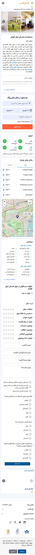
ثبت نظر (17, 464)
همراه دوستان (23, 404)
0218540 (14, 63)
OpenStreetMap (21, 236)
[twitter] (20, 522)
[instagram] (24, 522)
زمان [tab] (25, 165)
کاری (26, 417)
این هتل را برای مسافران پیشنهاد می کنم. (15, 382)
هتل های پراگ (14, 67)
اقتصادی (25, 458)
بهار (27, 426)
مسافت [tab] (9, 165)
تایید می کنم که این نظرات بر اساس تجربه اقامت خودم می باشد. (15, 386)
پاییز (27, 434)
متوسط (26, 454)
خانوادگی (25, 408)
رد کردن (13, 551)
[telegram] (10, 522)
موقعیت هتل (27, 214)
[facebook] (15, 522)
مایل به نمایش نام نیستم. (20, 391)
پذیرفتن (22, 551)
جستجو (17, 126)
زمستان (25, 438)
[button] (17, 216)
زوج (27, 413)
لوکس (26, 450)
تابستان (25, 430)
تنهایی (26, 400)
